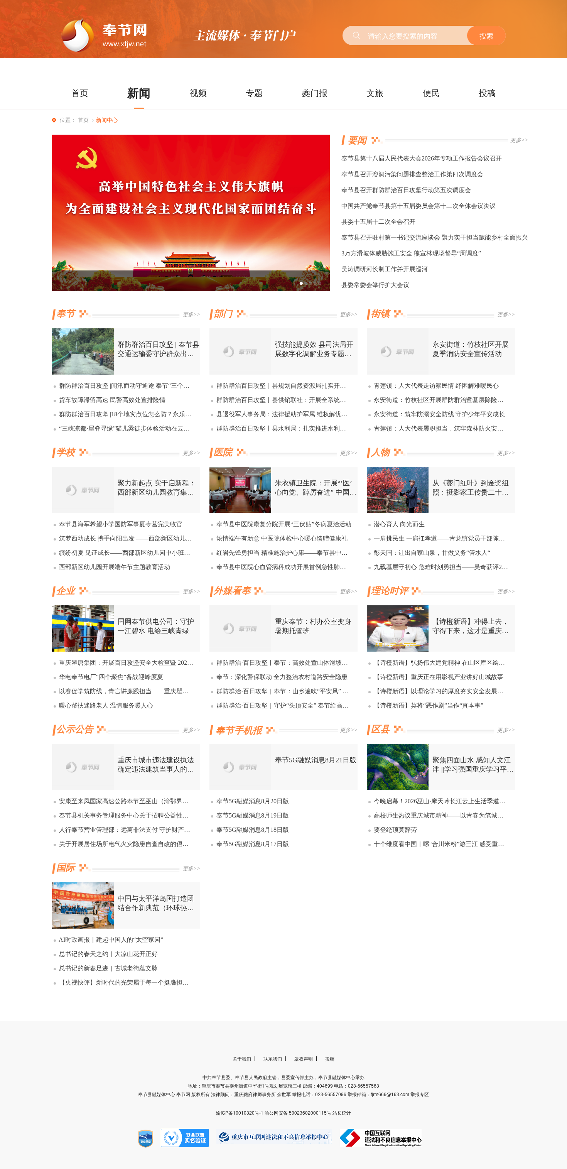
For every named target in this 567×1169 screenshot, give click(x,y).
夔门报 (314, 92)
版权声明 (303, 1058)
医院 (223, 452)
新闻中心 (107, 120)
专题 (254, 92)
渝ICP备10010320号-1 (240, 1112)
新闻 (138, 92)
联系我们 (272, 1058)
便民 (431, 92)
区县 (380, 729)
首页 (79, 92)
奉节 (65, 314)
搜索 (486, 35)
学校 (65, 452)
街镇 (380, 314)
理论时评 (389, 591)
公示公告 (74, 729)
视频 (198, 92)
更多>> (519, 140)
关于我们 (242, 1058)
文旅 (374, 92)
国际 (65, 868)
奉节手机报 (239, 730)
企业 (65, 591)
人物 (380, 452)
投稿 (487, 92)
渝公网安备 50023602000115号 (298, 1112)
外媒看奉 (232, 591)
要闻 (357, 140)
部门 (223, 314)
